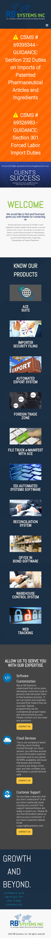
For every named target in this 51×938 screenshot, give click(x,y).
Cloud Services (26, 738)
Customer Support (28, 792)
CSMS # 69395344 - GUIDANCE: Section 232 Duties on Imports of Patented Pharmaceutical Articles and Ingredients (25, 67)
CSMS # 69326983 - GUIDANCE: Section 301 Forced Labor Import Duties (25, 134)
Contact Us (24, 727)
